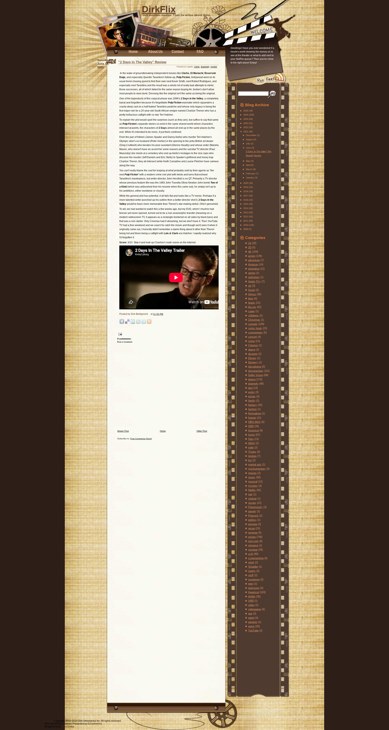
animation (254, 268)
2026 (246, 110)
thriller (251, 596)
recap (251, 528)
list (250, 460)
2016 (246, 200)
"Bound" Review (253, 155)
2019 (246, 187)
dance (251, 349)
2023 (246, 123)
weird (251, 617)
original (252, 498)
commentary (255, 332)
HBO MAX (254, 421)
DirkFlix (159, 9)
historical (253, 430)
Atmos (252, 294)
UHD (251, 600)
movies (252, 473)
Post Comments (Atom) (141, 438)
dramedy (205, 66)
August (249, 139)
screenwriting (256, 558)
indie (251, 447)
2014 (246, 208)
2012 (246, 216)
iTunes (252, 451)
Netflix (252, 490)
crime (197, 66)
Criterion (253, 345)
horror (251, 434)
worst (251, 626)
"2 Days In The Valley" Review (142, 62)
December (251, 135)
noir (250, 494)
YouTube (253, 630)
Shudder (253, 566)
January (250, 177)
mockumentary (257, 468)
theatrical (253, 592)
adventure (254, 260)
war (250, 613)
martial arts (254, 464)
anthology (254, 277)
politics (252, 519)
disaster (253, 353)
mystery (253, 485)
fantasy (252, 404)
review (214, 66)
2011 (246, 221)
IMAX (251, 443)
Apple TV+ (254, 281)
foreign (252, 417)
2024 (246, 119)
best (250, 298)
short (251, 562)
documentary (255, 370)
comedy (253, 324)
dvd (250, 387)
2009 (246, 229)
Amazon (253, 264)
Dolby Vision (255, 375)
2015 (246, 204)
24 (249, 243)
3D (249, 247)
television (253, 588)
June (248, 148)
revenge (253, 532)
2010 (246, 225)
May (248, 161)
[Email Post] (119, 334)
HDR (251, 426)
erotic (251, 392)
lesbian (252, 456)
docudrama (254, 366)
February (251, 173)
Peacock (253, 515)
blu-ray (252, 307)
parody (252, 511)
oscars (252, 502)
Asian (251, 290)
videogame (254, 609)
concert (252, 336)
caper (251, 311)
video (251, 605)
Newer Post (123, 431)
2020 (246, 183)
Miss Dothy (68, 726)
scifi (250, 553)
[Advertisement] (252, 660)
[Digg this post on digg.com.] (121, 323)
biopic (251, 302)
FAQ (200, 51)
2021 (246, 131)
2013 (246, 212)
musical (252, 481)
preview (252, 524)
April (248, 165)
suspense (254, 579)
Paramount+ (255, 507)
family (251, 400)
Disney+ (253, 362)
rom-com (253, 541)
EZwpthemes (95, 723)
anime (251, 272)
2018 (246, 191)
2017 (246, 195)
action (251, 255)
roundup (253, 549)
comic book (255, 328)
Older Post (202, 431)
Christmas (254, 319)
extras (251, 396)
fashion (252, 409)
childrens (253, 315)
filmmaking (254, 413)
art (249, 285)
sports (251, 570)
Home (133, 51)
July (248, 143)
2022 (246, 127)
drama (251, 379)
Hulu (250, 439)
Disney (252, 358)
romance (253, 545)
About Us (155, 51)
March (249, 169)
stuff (250, 575)
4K (249, 251)
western (252, 622)
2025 (246, 115)
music (251, 477)
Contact (178, 51)
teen (250, 583)
